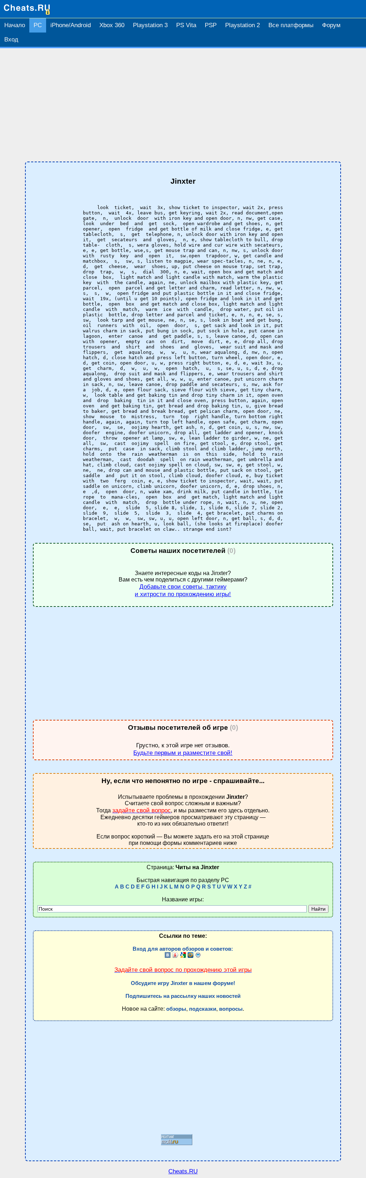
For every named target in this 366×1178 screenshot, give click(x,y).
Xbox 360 (111, 25)
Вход (11, 39)
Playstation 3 (150, 25)
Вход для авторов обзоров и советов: (183, 949)
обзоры (176, 1009)
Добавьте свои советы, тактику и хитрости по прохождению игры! (183, 590)
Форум (331, 25)
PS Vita (186, 25)
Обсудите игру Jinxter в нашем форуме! (183, 983)
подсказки (202, 1009)
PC (38, 25)
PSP (211, 25)
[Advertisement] (183, 105)
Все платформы (290, 25)
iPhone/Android (70, 25)
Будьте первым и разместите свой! (182, 752)
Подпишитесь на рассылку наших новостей (183, 996)
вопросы (231, 1009)
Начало (14, 25)
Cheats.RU (183, 1171)
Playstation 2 (242, 25)
